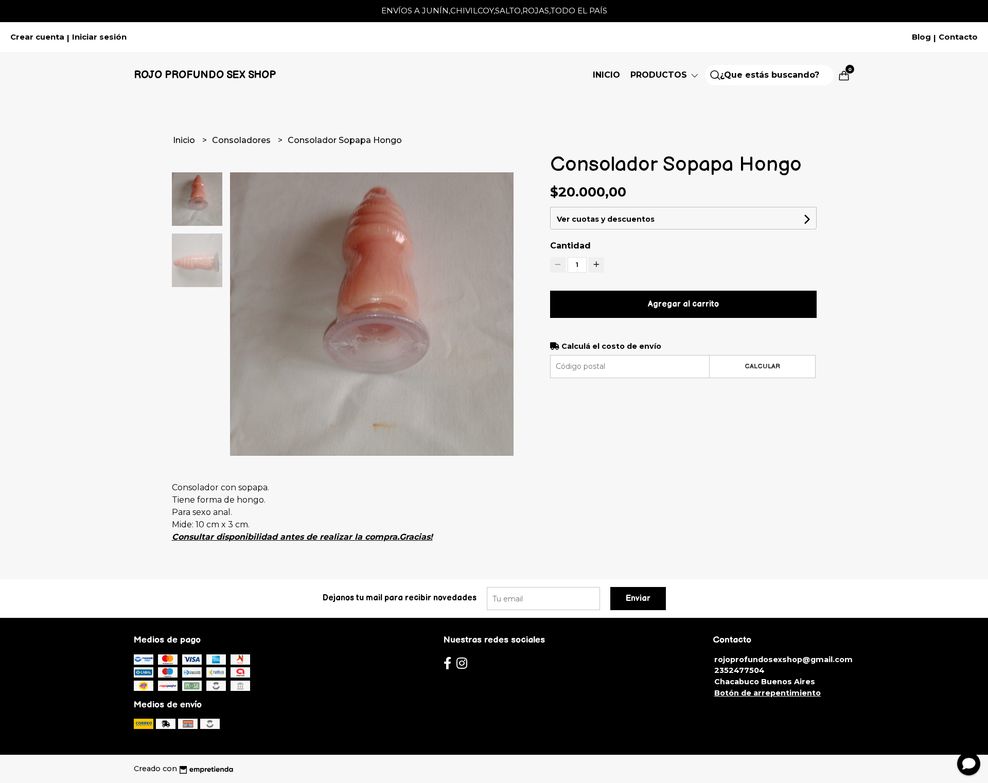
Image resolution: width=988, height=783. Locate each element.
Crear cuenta (37, 37)
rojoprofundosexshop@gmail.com (783, 659)
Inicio (606, 75)
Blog (921, 37)
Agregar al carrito (683, 304)
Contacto (958, 37)
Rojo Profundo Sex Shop (205, 75)
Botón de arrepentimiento (767, 693)
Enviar (638, 598)
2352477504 (739, 670)
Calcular (762, 366)
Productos (660, 75)
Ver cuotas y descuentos (606, 219)
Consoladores (242, 140)
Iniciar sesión (99, 37)
